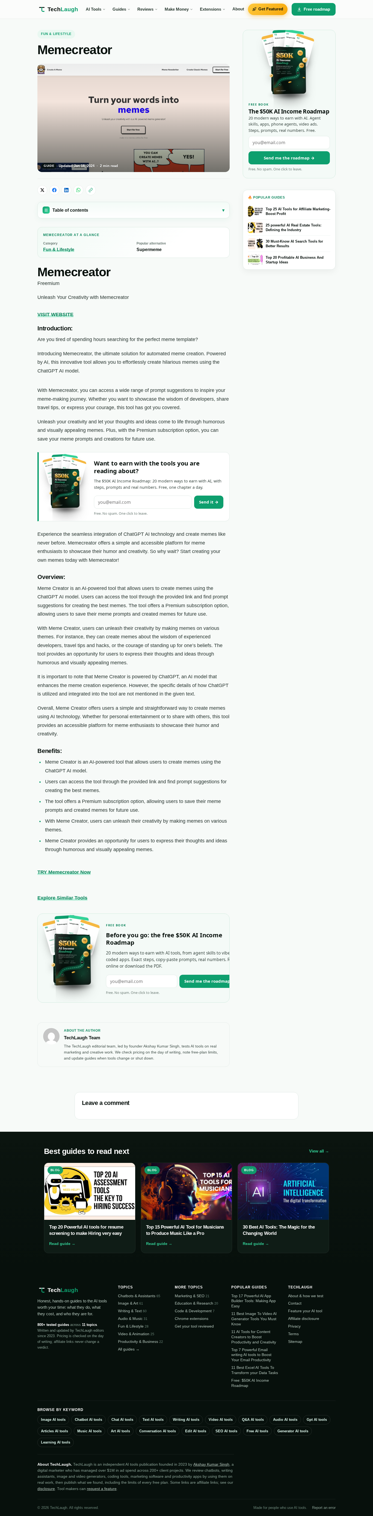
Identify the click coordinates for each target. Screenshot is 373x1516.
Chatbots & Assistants (139, 1296)
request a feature (102, 1488)
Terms (293, 1334)
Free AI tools (257, 1431)
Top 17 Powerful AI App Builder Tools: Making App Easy (253, 1301)
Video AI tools (221, 1420)
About (238, 9)
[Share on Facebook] (54, 190)
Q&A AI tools (253, 1420)
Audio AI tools (285, 1420)
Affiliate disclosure (303, 1318)
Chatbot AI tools (88, 1420)
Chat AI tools (122, 1420)
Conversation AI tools (157, 1431)
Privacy (294, 1326)
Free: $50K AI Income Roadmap (250, 1383)
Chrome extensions (191, 1318)
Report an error (324, 1508)
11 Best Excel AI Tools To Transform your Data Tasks (254, 1370)
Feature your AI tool (305, 1311)
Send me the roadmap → (209, 981)
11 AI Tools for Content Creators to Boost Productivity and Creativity (253, 1336)
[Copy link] (90, 190)
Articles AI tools (54, 1431)
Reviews (145, 9)
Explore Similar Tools (62, 898)
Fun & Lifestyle (56, 34)
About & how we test (305, 1296)
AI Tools (93, 9)
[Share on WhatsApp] (78, 190)
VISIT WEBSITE (55, 314)
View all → (319, 1151)
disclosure (46, 1488)
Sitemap (295, 1341)
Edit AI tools (195, 1431)
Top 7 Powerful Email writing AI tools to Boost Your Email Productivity (251, 1355)
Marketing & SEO (192, 1296)
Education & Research (196, 1303)
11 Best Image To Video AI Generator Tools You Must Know (254, 1318)
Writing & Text (132, 1311)
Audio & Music (132, 1318)
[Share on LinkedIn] (66, 190)
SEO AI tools (226, 1431)
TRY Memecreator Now (64, 872)
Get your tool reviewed (194, 1326)
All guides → (129, 1349)
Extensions (210, 9)
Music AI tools (89, 1431)
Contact (294, 1303)
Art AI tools (120, 1431)
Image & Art (130, 1303)
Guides (119, 9)
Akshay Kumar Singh (211, 1464)
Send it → (208, 502)
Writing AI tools (186, 1420)
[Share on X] (42, 190)
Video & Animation (136, 1334)
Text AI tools (153, 1420)
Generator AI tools (292, 1431)
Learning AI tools (55, 1442)
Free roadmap (317, 9)
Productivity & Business (140, 1341)
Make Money (177, 9)
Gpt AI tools (317, 1420)
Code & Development (195, 1311)
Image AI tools (53, 1420)
